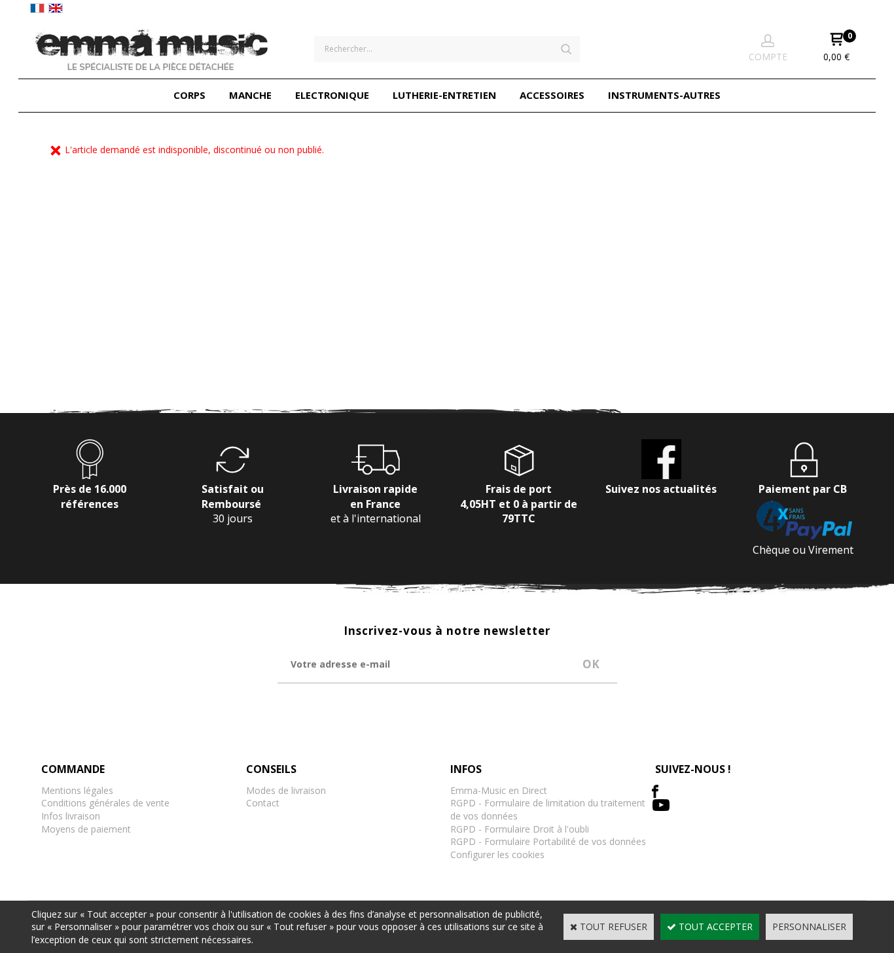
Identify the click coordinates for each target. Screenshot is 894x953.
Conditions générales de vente (105, 803)
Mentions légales (77, 790)
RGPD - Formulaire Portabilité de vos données (548, 841)
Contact (262, 803)
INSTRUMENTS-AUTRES (664, 94)
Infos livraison (70, 816)
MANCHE (250, 94)
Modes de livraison (286, 790)
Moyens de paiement (86, 829)
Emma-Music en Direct (498, 790)
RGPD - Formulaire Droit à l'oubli (519, 829)
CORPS (189, 94)
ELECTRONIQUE (332, 94)
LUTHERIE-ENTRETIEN (444, 94)
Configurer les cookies (497, 854)
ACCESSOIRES (552, 94)
